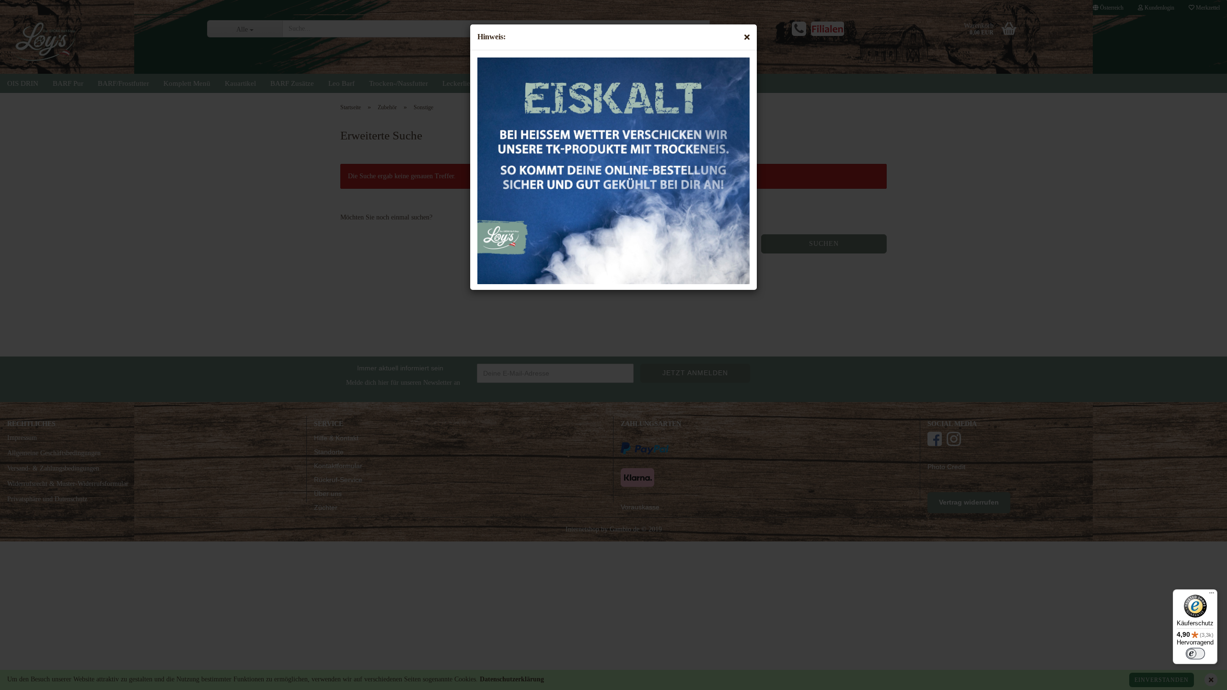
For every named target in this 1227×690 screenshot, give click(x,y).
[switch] (1195, 653)
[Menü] (1211, 595)
